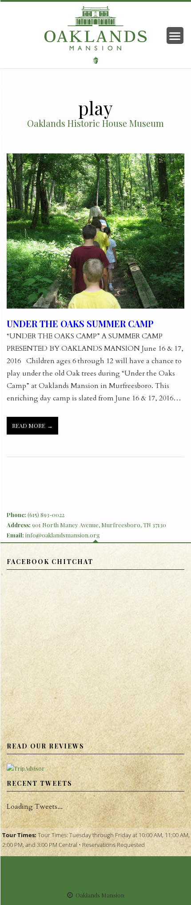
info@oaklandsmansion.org (62, 535)
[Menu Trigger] (175, 35)
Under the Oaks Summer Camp (80, 323)
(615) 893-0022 (46, 514)
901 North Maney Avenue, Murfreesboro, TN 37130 (99, 525)
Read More (28, 425)
